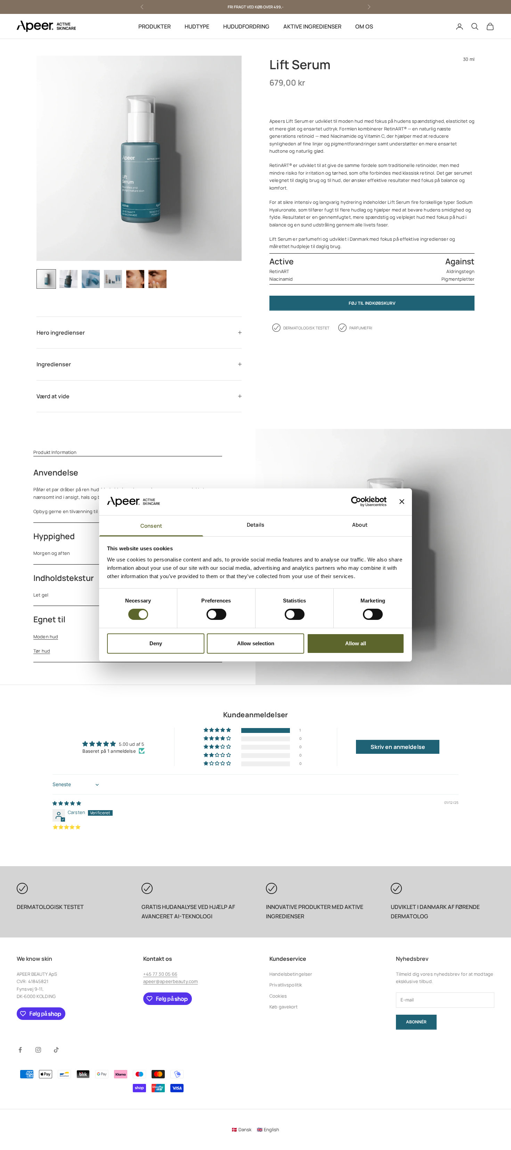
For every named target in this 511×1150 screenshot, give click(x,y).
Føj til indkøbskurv (372, 302)
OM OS (364, 26)
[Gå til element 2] (68, 279)
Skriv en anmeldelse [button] (398, 747)
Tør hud (41, 651)
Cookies (278, 996)
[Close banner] (401, 501)
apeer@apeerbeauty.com (170, 981)
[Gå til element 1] (46, 279)
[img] (66, 803)
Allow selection (255, 643)
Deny (155, 643)
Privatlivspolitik (285, 985)
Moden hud (45, 636)
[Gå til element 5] (135, 279)
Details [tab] (256, 524)
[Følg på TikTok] (56, 1049)
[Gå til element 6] (157, 279)
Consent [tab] (151, 525)
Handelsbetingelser (290, 974)
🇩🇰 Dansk (241, 1129)
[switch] (216, 614)
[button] (218, 730)
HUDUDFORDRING (246, 26)
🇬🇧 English (268, 1129)
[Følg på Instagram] (38, 1049)
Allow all (355, 643)
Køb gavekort (283, 1007)
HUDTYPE (197, 26)
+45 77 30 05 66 (160, 974)
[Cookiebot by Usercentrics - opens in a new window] (356, 501)
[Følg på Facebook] (20, 1049)
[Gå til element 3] (90, 279)
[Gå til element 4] (113, 279)
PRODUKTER (154, 26)
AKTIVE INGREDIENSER (312, 26)
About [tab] (359, 524)
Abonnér (416, 1021)
